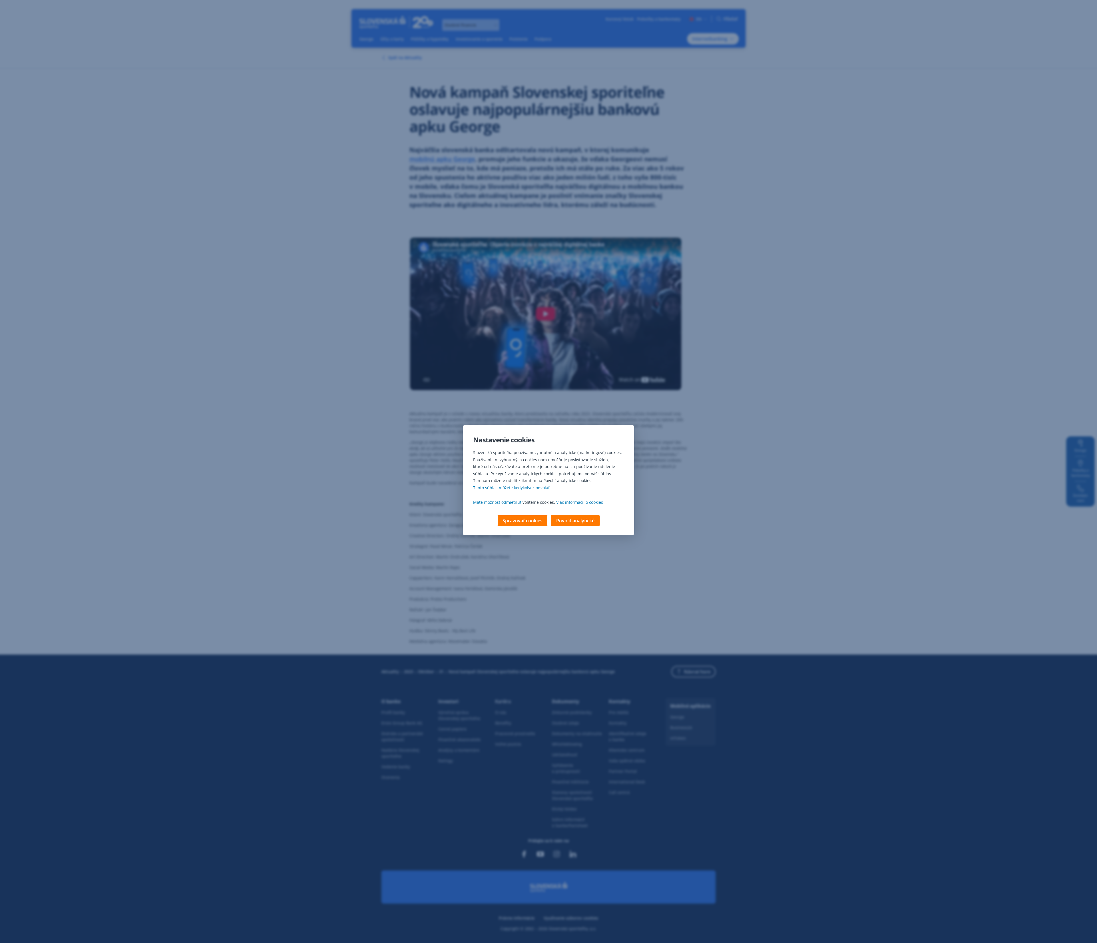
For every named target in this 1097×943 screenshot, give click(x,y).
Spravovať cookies (523, 520)
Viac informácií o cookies (579, 502)
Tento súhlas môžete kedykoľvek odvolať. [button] (512, 487)
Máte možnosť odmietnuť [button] (497, 502)
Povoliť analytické (575, 520)
